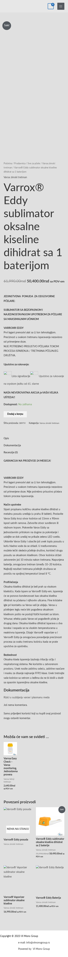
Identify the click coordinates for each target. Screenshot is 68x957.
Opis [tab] (6, 438)
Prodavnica (19, 163)
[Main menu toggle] (60, 6)
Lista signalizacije (21, 376)
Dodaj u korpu (15, 414)
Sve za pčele (34, 163)
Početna (8, 163)
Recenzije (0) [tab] (11, 452)
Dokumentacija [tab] (12, 445)
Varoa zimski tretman (15, 177)
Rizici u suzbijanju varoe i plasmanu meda (27, 697)
